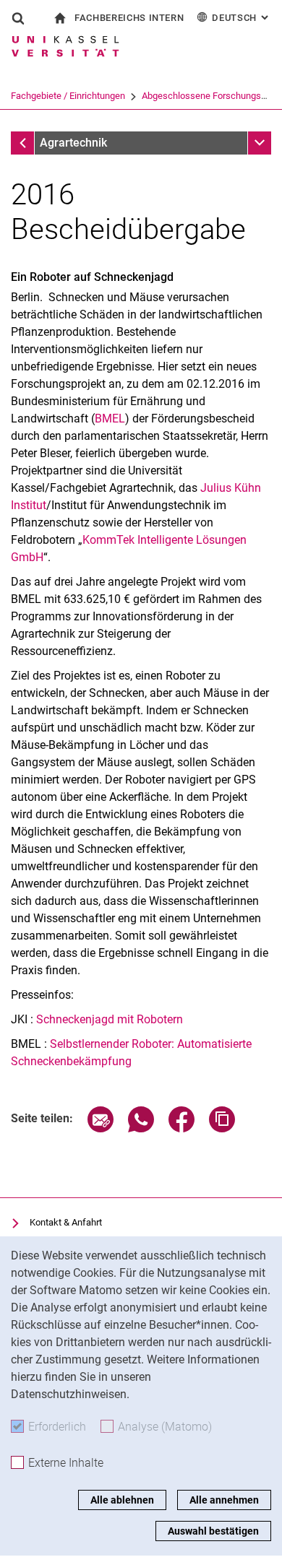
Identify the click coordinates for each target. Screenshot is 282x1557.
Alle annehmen (224, 1500)
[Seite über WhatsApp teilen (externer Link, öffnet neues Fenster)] (141, 1128)
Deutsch (241, 17)
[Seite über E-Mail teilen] (100, 1128)
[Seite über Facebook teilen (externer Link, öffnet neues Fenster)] (181, 1128)
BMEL (110, 418)
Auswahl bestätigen (213, 1531)
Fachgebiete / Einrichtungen (68, 95)
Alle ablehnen (122, 1500)
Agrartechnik (73, 142)
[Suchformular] (18, 18)
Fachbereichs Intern (129, 17)
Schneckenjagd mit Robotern (109, 1019)
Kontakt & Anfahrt (66, 1222)
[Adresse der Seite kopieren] (222, 1128)
